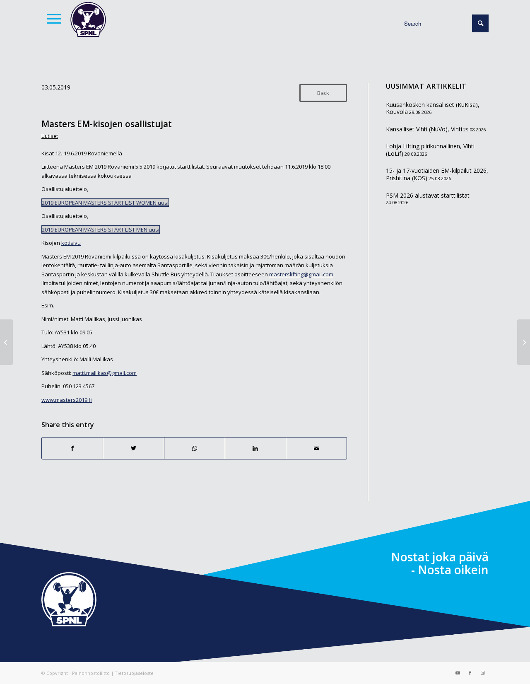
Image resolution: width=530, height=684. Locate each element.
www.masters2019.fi (66, 400)
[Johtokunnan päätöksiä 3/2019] (6, 342)
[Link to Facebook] (470, 673)
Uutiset (49, 136)
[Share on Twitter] (133, 448)
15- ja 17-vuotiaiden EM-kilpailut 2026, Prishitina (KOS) (437, 174)
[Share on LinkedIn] (255, 448)
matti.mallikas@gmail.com (104, 373)
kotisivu (71, 243)
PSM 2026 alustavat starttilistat (428, 195)
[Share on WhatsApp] (194, 448)
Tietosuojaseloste (134, 673)
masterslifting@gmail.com (301, 274)
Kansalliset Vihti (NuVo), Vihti (424, 129)
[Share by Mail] (316, 448)
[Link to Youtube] (457, 673)
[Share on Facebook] (72, 448)
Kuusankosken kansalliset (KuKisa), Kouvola (432, 108)
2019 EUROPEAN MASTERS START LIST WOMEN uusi (105, 202)
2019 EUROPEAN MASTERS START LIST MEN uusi (100, 229)
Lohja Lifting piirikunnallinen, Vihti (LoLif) (430, 149)
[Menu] (51, 18)
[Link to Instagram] (482, 673)
